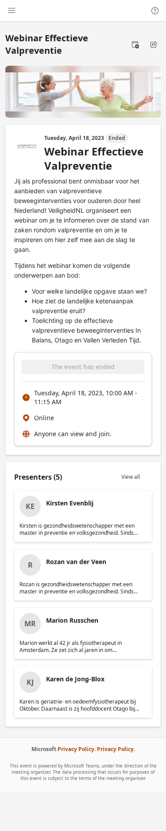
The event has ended (83, 366)
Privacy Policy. (77, 749)
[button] (135, 44)
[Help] (155, 11)
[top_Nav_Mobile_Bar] (11, 11)
